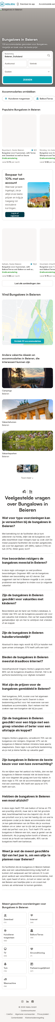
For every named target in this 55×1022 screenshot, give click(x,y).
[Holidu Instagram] (22, 1001)
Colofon (9, 1014)
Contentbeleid (17, 1018)
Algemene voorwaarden (25, 1014)
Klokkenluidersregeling (34, 1018)
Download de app (27, 4)
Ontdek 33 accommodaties (27, 341)
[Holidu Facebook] (32, 1001)
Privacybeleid (43, 1014)
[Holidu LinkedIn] (27, 1001)
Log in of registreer (15, 214)
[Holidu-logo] (7, 4)
